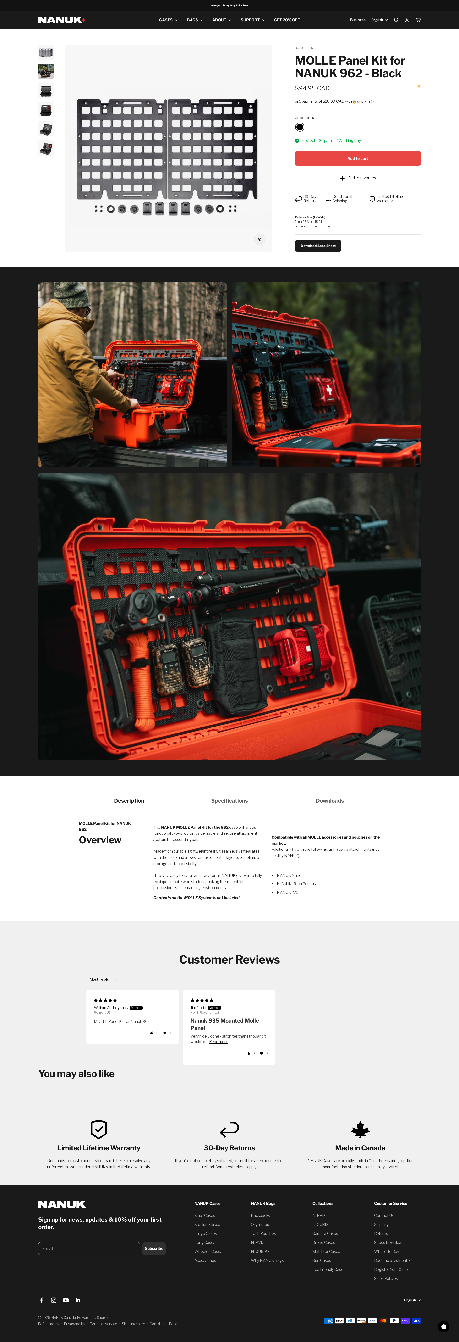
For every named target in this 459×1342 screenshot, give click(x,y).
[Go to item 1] (46, 53)
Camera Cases (325, 1233)
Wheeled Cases (208, 1251)
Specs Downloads (389, 1242)
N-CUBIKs (321, 1224)
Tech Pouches (263, 1233)
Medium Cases (207, 1224)
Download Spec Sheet (318, 246)
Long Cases (204, 1242)
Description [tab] (129, 800)
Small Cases (204, 1215)
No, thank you (43, 1272)
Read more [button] (218, 1042)
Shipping (381, 1224)
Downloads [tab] (330, 800)
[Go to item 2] (46, 72)
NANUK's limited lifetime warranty (120, 1167)
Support (250, 20)
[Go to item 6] (46, 148)
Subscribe (154, 1248)
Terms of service (103, 1324)
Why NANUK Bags (267, 1260)
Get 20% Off (287, 20)
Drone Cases (323, 1242)
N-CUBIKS (260, 1251)
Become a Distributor (392, 1260)
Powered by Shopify (93, 1317)
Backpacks (260, 1215)
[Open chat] (443, 1326)
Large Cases (205, 1233)
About (219, 20)
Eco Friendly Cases (328, 1269)
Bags (192, 20)
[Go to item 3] (46, 91)
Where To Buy (386, 1251)
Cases (166, 20)
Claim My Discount (43, 1259)
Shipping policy (133, 1324)
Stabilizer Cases (326, 1251)
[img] (105, 1000)
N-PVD (257, 1242)
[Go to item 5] (46, 129)
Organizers (260, 1224)
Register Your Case (391, 1269)
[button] (358, 101)
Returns (381, 1233)
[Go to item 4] (46, 110)
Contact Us (384, 1215)
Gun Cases (321, 1260)
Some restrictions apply (235, 1167)
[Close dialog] (75, 1231)
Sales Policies (386, 1278)
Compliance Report (165, 1324)
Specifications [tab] (229, 800)
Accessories (205, 1260)
